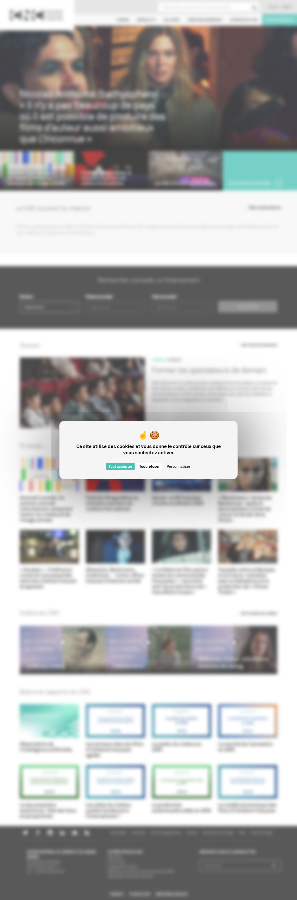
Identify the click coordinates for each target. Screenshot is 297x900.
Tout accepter (120, 466)
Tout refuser (149, 466)
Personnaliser (178, 466)
